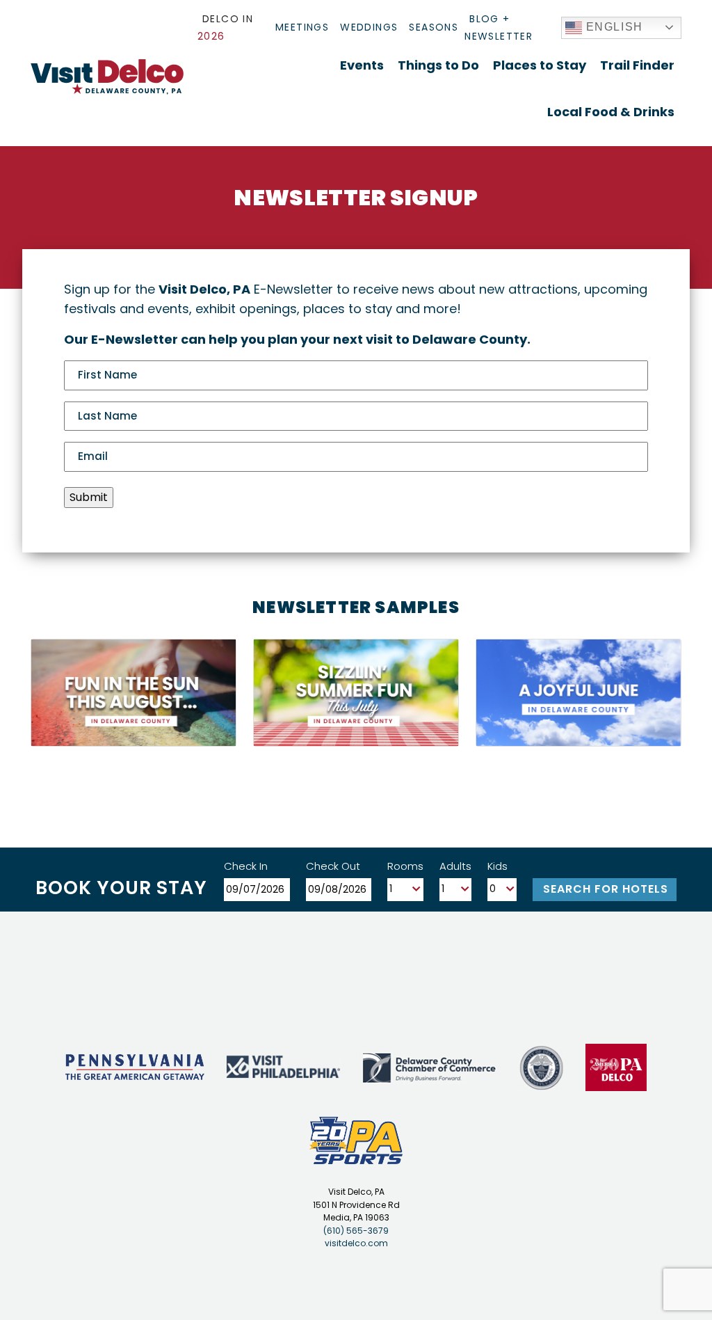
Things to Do (438, 65)
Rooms (405, 866)
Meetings (302, 27)
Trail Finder (637, 65)
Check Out (333, 866)
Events (362, 65)
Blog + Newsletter (498, 27)
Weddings (369, 27)
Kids (497, 866)
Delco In (225, 27)
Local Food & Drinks (610, 111)
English (612, 27)
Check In (246, 866)
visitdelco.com (356, 1243)
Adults (455, 866)
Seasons (433, 27)
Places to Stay (539, 65)
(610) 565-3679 (356, 1230)
